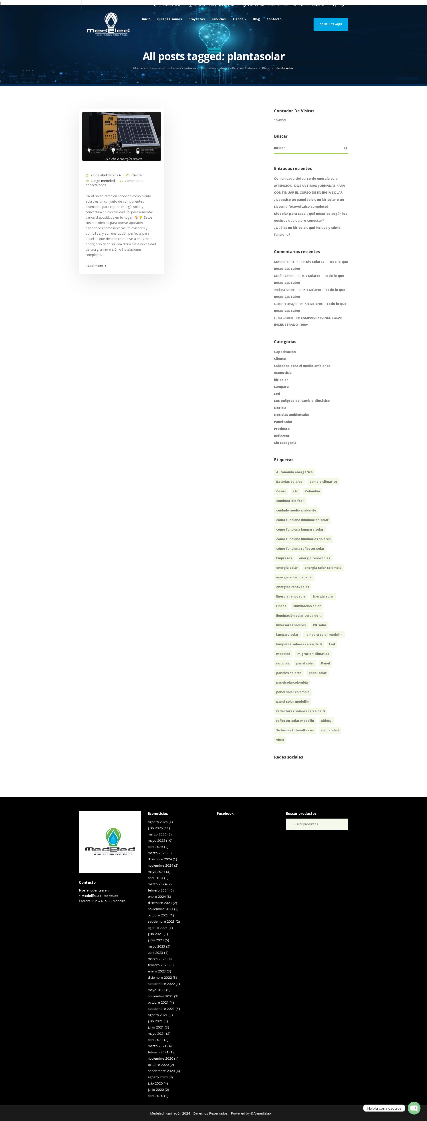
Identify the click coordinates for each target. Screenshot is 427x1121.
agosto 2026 (158, 821)
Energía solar (323, 596)
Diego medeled (103, 180)
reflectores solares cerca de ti (300, 711)
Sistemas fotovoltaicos (295, 730)
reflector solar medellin (295, 720)
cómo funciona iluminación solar (302, 520)
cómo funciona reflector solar (300, 548)
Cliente (136, 175)
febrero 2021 (158, 1052)
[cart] (342, 5)
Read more (94, 265)
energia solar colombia (323, 568)
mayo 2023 (156, 946)
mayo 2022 (156, 990)
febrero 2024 (158, 890)
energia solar (287, 568)
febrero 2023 (158, 965)
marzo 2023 (157, 958)
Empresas (284, 558)
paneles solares (289, 673)
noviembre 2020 (160, 1058)
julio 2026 (155, 828)
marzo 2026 (157, 834)
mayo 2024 (156, 871)
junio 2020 (156, 1089)
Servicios (218, 19)
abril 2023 (155, 952)
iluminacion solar (307, 606)
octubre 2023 (158, 915)
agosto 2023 (158, 927)
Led (277, 393)
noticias (282, 663)
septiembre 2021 (161, 1008)
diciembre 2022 (160, 977)
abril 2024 (155, 877)
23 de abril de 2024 (106, 175)
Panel (325, 663)
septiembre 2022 (161, 983)
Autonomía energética (294, 472)
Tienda (238, 19)
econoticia (283, 372)
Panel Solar (283, 421)
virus (280, 740)
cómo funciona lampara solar (299, 529)
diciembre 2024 (160, 859)
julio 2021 (155, 1021)
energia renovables (314, 558)
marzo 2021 (157, 1046)
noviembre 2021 (160, 996)
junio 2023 (156, 940)
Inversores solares (291, 625)
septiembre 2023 (161, 921)
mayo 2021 (156, 1033)
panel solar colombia (293, 692)
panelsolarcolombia (292, 682)
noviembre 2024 (160, 865)
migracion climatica (313, 654)
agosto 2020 (158, 1077)
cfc (295, 491)
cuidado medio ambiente (296, 510)
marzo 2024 (157, 884)
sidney (326, 720)
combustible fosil (290, 501)
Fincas (281, 606)
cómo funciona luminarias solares (303, 539)
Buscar (346, 824)
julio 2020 (155, 1083)
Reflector (282, 435)
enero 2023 (157, 971)
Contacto (274, 19)
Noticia (280, 407)
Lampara (281, 386)
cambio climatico (323, 481)
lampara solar (287, 634)
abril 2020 (155, 1095)
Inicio (146, 19)
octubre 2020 (158, 1064)
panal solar (305, 663)
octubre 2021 (158, 1002)
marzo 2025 (157, 853)
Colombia (312, 491)
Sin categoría (285, 442)
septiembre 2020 (161, 1071)
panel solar (317, 673)
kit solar (281, 379)
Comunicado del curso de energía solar (306, 178)
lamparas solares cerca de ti (299, 644)
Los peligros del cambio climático (302, 400)
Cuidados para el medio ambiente (302, 365)
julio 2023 (155, 934)
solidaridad (330, 730)
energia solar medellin (294, 577)
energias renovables (292, 587)
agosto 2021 (158, 1014)
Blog (256, 19)
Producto (282, 428)
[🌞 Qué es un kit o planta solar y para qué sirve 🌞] (121, 134)
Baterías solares (289, 481)
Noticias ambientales (292, 414)
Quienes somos (169, 19)
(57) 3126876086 (169, 5)
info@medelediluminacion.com (214, 5)
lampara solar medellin (324, 634)
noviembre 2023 (160, 909)
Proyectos (197, 19)
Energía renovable (290, 596)
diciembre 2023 (160, 902)
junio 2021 (156, 1027)
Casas (281, 491)
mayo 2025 (156, 840)
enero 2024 (157, 896)
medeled (283, 654)
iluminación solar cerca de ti (299, 615)
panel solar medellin (292, 701)
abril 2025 (155, 846)
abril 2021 (155, 1039)
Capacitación (285, 351)
